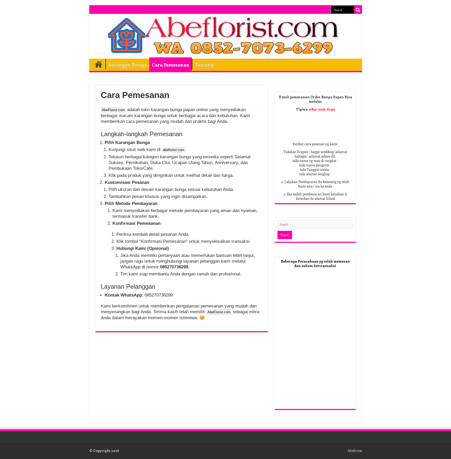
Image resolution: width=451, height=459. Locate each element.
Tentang (204, 65)
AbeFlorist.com (113, 110)
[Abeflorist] (225, 36)
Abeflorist (355, 450)
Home (98, 64)
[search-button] (358, 10)
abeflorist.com (173, 150)
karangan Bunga (128, 65)
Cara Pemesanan (170, 65)
